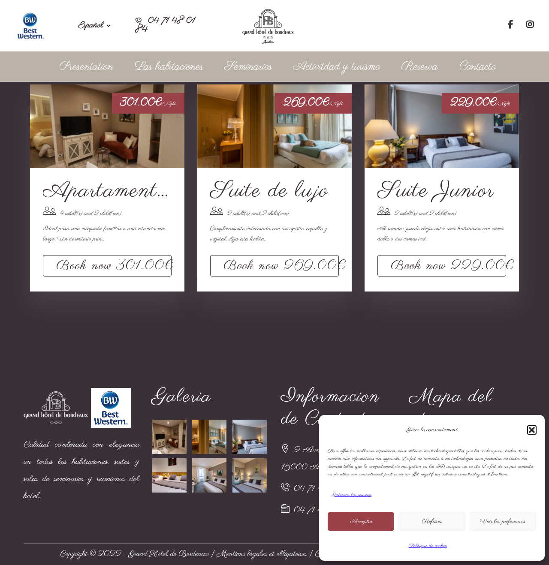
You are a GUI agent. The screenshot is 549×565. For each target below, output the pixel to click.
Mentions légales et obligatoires (262, 554)
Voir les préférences (503, 521)
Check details (107, 126)
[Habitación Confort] (210, 475)
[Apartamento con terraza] (170, 437)
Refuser (432, 521)
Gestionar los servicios (351, 494)
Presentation (86, 67)
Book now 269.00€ (281, 265)
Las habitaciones (169, 67)
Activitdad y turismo (336, 67)
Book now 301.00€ (114, 265)
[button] (532, 430)
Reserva (419, 67)
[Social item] (510, 25)
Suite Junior (436, 191)
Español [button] (90, 25)
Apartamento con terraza (107, 191)
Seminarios (248, 67)
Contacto (477, 67)
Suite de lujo (269, 191)
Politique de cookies (428, 545)
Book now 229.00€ (448, 265)
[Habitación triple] (170, 475)
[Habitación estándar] (250, 475)
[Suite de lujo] (210, 437)
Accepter (361, 521)
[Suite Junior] (250, 437)
